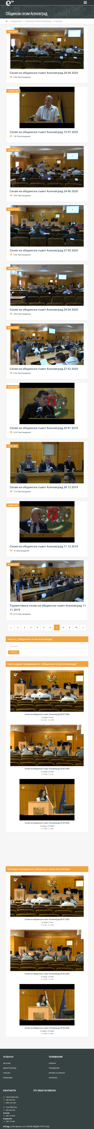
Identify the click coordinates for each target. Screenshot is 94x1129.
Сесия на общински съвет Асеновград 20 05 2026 (47, 768)
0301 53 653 (10, 1116)
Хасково (7, 1063)
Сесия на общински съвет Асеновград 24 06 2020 (44, 191)
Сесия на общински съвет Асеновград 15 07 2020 (44, 132)
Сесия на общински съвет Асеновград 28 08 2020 (44, 73)
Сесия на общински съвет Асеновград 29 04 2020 (44, 309)
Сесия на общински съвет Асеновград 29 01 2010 (44, 428)
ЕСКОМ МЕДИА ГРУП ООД (37, 1126)
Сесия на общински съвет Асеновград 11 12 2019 (44, 546)
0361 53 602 (10, 1121)
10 (76, 627)
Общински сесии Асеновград (38, 21)
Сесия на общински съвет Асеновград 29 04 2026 (47, 823)
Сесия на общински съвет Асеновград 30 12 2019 (44, 487)
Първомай (7, 1078)
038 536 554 (10, 1100)
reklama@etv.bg (12, 1097)
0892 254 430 (11, 1103)
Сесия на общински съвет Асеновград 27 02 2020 (44, 369)
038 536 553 (10, 1110)
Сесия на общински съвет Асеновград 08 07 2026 (47, 714)
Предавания (16, 21)
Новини (8, 1056)
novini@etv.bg (11, 1107)
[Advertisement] (23, 851)
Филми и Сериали (57, 1073)
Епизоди (58, 21)
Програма (53, 1078)
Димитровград (9, 1068)
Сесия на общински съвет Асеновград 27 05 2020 (44, 250)
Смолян (6, 1073)
